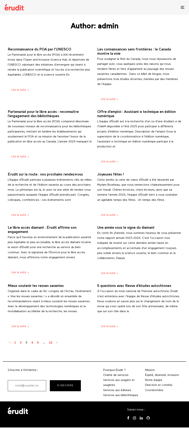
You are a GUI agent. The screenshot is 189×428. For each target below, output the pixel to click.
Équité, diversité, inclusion (162, 375)
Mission (150, 370)
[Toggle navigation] (154, 7)
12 (51, 342)
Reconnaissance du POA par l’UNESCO (39, 49)
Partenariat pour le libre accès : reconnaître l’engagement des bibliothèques (43, 114)
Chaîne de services (115, 375)
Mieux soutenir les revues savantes (36, 286)
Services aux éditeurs (117, 390)
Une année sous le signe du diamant (125, 228)
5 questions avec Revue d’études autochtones (134, 286)
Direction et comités (158, 385)
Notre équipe (153, 380)
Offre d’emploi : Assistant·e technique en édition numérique (136, 114)
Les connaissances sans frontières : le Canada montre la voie (134, 52)
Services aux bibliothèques (120, 395)
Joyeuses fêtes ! (110, 174)
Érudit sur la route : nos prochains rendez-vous (45, 174)
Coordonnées (154, 390)
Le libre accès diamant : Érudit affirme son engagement (42, 230)
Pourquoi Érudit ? (114, 370)
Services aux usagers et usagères (119, 383)
